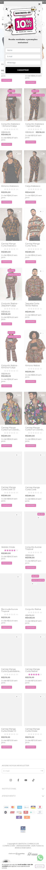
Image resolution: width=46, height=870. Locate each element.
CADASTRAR (23, 70)
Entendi (40, 866)
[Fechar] (39, 4)
